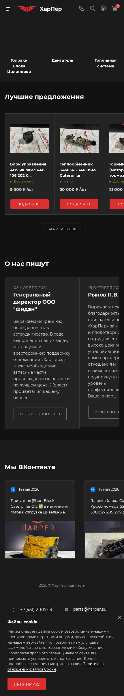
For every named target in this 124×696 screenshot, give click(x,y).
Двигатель (62, 60)
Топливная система (106, 63)
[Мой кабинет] (103, 9)
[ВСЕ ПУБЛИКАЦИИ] (117, 467)
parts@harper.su (89, 609)
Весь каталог (117, 97)
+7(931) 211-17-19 (36, 609)
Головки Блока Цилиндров (19, 66)
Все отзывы (117, 264)
